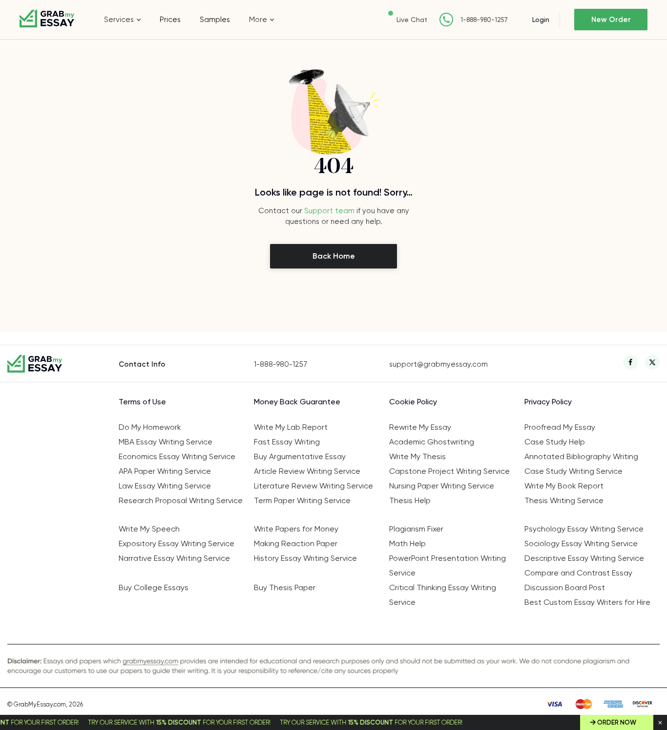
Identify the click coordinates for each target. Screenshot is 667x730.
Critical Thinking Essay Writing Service (442, 595)
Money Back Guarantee (297, 401)
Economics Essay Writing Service (177, 456)
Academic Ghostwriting (431, 441)
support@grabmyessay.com (438, 364)
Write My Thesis (417, 456)
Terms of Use (142, 401)
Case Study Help (554, 441)
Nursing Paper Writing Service (441, 485)
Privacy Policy (548, 401)
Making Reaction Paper (295, 543)
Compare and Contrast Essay (578, 572)
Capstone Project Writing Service (449, 471)
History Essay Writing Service (305, 558)
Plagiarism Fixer (416, 528)
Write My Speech (149, 528)
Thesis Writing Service (564, 500)
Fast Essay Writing (287, 441)
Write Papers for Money (296, 528)
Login (540, 19)
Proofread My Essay (559, 427)
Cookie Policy (413, 401)
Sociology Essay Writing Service (581, 543)
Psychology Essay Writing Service (584, 528)
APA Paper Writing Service (165, 471)
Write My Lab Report (291, 427)
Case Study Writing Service (573, 471)
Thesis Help (410, 500)
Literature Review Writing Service (313, 485)
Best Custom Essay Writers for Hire (587, 602)
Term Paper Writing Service (302, 500)
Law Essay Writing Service (165, 485)
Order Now (616, 722)
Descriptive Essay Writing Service (584, 558)
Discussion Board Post (564, 587)
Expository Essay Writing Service (176, 543)
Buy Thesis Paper (284, 587)
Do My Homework (150, 427)
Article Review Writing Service (307, 471)
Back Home (334, 256)
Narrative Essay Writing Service (174, 558)
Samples (215, 19)
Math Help (407, 543)
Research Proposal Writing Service (181, 500)
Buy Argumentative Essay (300, 456)
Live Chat (411, 19)
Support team (329, 210)
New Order (611, 19)
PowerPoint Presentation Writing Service (447, 565)
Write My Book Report (564, 485)
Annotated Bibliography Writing (581, 456)
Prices (170, 19)
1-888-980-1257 (484, 19)
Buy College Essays (153, 587)
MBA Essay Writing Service (165, 441)
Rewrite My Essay (420, 427)
